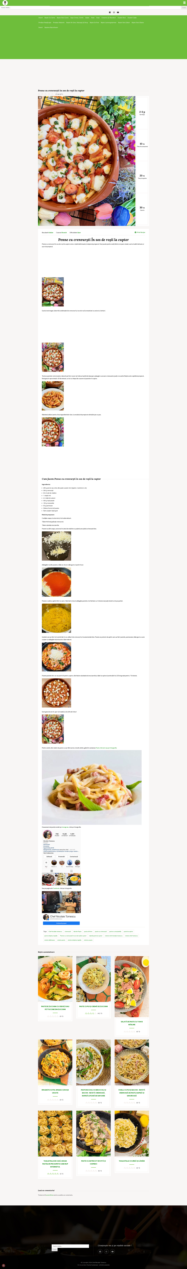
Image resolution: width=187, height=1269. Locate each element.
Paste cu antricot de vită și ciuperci (93, 1162)
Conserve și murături (108, 18)
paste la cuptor (128, 931)
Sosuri (40, 27)
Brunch (64, 232)
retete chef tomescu (131, 936)
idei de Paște (77, 931)
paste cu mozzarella (115, 931)
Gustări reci (122, 18)
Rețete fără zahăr (124, 22)
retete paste (61, 940)
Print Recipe (141, 232)
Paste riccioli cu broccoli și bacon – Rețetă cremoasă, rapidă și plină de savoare (93, 1093)
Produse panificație (44, 22)
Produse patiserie (58, 22)
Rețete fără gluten (138, 22)
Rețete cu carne (50, 18)
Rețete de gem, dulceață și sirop (77, 22)
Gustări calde (132, 18)
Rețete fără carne (63, 18)
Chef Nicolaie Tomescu (99, 1262)
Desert (40, 18)
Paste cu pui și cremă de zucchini (93, 1006)
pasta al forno (88, 931)
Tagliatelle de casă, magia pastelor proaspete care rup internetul (55, 1164)
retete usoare (88, 940)
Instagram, (65, 827)
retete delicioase (49, 940)
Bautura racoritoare (51, 27)
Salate (87, 18)
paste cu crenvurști (101, 931)
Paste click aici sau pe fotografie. (106, 748)
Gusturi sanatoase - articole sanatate (98, 1265)
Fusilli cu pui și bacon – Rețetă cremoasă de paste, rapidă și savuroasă (132, 1093)
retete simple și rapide (74, 940)
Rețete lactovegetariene (108, 22)
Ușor (79, 232)
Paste (92, 18)
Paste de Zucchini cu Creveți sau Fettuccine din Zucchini (55, 1007)
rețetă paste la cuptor (95, 936)
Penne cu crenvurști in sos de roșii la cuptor (73, 936)
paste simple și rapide (50, 936)
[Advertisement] (93, 44)
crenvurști (68, 931)
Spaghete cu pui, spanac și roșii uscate (55, 1091)
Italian (51, 232)
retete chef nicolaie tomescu (114, 936)
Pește (98, 18)
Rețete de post (94, 22)
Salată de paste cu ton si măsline (132, 1023)
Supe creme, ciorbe (76, 18)
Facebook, (56, 888)
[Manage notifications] (3, 1265)
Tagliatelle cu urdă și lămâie (132, 1161)
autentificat (49, 1195)
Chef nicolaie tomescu (55, 931)
